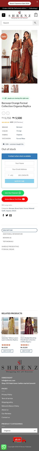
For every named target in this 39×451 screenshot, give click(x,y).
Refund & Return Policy (10, 406)
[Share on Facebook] (3, 215)
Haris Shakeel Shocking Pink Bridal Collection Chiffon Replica (28, 340)
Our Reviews (6, 413)
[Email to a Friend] (10, 215)
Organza (19, 134)
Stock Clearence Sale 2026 (19, 3)
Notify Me (19, 181)
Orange (18, 131)
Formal (26, 208)
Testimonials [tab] (8, 241)
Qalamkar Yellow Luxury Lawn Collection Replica (10, 339)
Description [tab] (8, 230)
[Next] (37, 336)
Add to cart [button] (7, 351)
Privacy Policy (7, 394)
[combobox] (9, 175)
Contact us (6, 417)
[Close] (37, 1)
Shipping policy (7, 402)
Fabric (21, 208)
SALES (14, 211)
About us (5, 410)
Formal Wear (20, 138)
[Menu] (3, 15)
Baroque (19, 127)
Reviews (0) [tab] (7, 238)
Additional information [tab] (13, 234)
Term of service (7, 398)
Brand (17, 208)
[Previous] (1, 336)
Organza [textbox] (19, 430)
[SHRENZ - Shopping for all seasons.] (19, 15)
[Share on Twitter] (7, 215)
